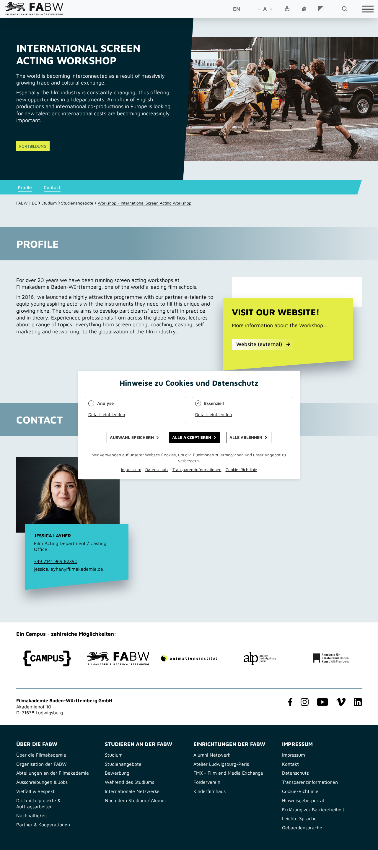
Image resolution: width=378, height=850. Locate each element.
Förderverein (206, 782)
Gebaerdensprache (302, 827)
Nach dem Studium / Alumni (135, 800)
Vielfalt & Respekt (35, 791)
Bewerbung (117, 773)
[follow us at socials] (289, 702)
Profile (25, 187)
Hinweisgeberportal (303, 800)
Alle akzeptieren (191, 437)
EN (236, 9)
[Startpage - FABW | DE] (33, 8)
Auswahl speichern (132, 437)
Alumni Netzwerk (211, 754)
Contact (52, 187)
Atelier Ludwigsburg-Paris (221, 764)
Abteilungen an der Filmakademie (52, 773)
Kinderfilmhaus (209, 791)
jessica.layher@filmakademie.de (68, 569)
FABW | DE (26, 202)
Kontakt (290, 764)
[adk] (330, 658)
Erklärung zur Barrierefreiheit (313, 809)
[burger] (368, 9)
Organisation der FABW (41, 764)
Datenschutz (295, 773)
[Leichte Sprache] (287, 9)
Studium (49, 202)
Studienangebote (77, 202)
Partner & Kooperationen (43, 824)
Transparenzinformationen (310, 782)
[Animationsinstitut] (189, 658)
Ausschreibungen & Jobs (42, 782)
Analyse (105, 403)
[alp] (259, 658)
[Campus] (47, 658)
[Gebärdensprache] (304, 9)
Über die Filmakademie (41, 754)
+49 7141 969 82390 (55, 561)
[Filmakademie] (118, 658)
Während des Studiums (129, 782)
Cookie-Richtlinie (300, 791)
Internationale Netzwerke (132, 791)
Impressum (293, 754)
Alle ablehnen (245, 437)
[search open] (344, 9)
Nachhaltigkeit (31, 815)
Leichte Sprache (299, 818)
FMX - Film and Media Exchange (228, 773)
